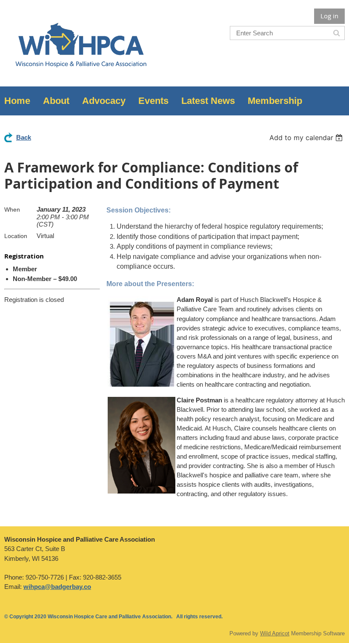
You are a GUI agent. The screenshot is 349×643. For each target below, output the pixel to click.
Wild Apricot (274, 633)
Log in (329, 15)
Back (23, 137)
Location (15, 236)
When (12, 209)
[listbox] (307, 137)
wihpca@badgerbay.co (57, 586)
